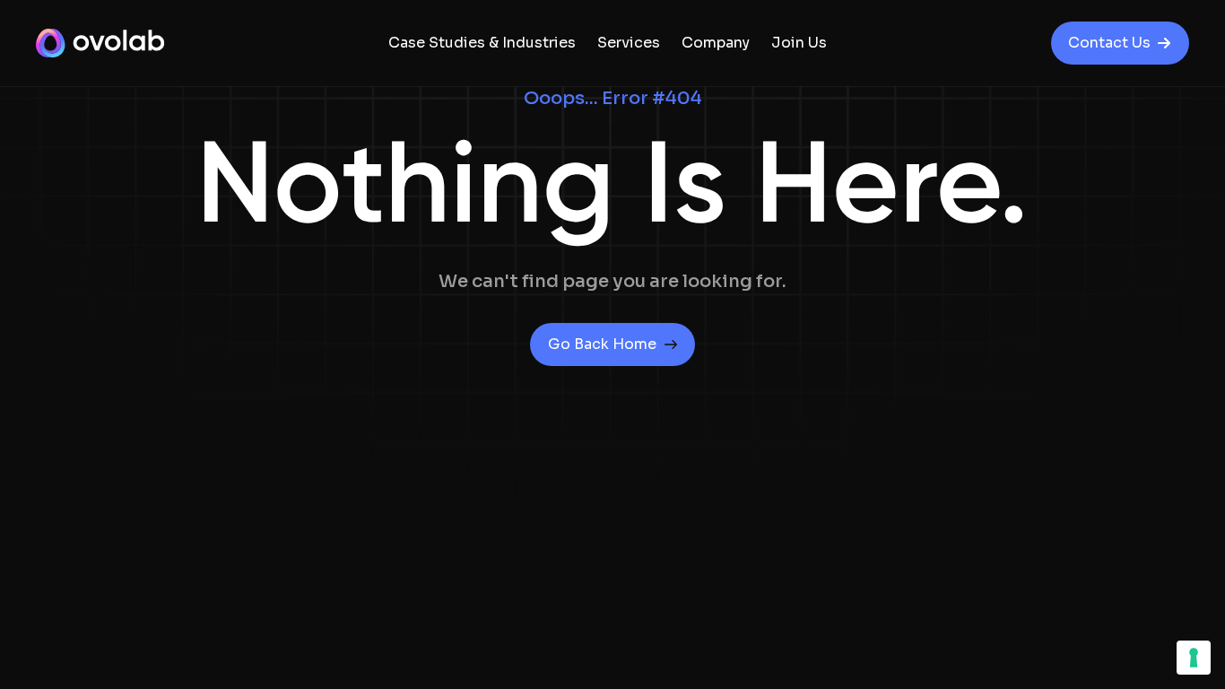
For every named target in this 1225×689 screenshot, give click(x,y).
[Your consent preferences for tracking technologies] (1194, 658)
